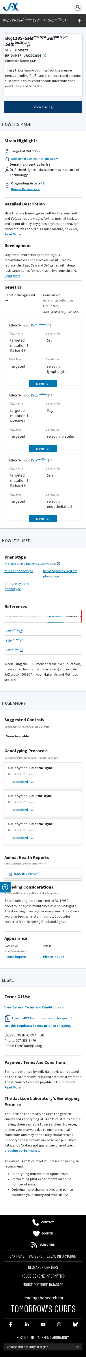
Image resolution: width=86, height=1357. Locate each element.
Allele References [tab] (55, 616)
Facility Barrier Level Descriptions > (25, 863)
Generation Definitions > (59, 300)
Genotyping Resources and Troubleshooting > (31, 757)
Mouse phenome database (43, 1284)
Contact (47, 1222)
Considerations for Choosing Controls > (27, 726)
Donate (47, 1233)
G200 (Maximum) (26, 873)
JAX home (17, 1256)
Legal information (61, 1256)
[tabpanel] (43, 639)
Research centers (43, 1267)
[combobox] (43, 1346)
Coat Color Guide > (15, 951)
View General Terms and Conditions (31, 1007)
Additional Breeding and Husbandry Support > (31, 893)
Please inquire (15, 956)
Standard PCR (24, 781)
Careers (35, 1256)
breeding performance (21, 1150)
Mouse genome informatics (43, 1275)
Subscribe (47, 1245)
